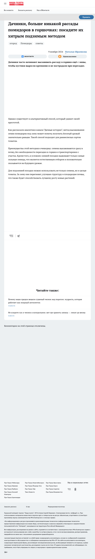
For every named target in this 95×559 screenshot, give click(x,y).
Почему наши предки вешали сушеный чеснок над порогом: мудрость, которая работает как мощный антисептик (45, 302)
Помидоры (26, 43)
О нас (28, 507)
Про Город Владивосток (54, 492)
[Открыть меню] (5, 3)
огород (13, 43)
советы (39, 43)
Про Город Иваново (11, 486)
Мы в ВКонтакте (43, 10)
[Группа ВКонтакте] (27, 56)
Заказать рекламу (25, 10)
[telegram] (19, 236)
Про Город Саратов (52, 489)
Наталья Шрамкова (76, 51)
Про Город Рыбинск (11, 489)
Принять (86, 17)
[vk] (11, 236)
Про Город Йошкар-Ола (33, 486)
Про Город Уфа (30, 489)
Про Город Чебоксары (11, 483)
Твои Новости (30, 492)
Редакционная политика (56, 507)
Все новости (8, 10)
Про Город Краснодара (12, 497)
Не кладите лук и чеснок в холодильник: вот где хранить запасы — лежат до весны (46, 314)
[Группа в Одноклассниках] (67, 56)
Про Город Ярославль (53, 483)
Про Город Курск (52, 486)
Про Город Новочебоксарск (34, 483)
